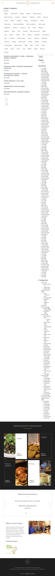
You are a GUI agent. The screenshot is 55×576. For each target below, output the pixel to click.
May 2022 (43, 114)
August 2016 (44, 216)
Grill (29, 27)
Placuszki (25, 31)
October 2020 (44, 140)
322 (7, 104)
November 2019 (45, 156)
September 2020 (45, 141)
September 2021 (45, 126)
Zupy (5, 38)
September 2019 (45, 159)
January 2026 (44, 73)
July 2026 (43, 68)
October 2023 (44, 92)
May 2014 (43, 257)
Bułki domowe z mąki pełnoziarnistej (27, 506)
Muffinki (30, 48)
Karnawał (17, 17)
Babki (26, 45)
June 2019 (43, 164)
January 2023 (44, 102)
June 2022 (44, 112)
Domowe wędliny (21, 38)
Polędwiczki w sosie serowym (14, 86)
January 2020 (44, 153)
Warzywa (30, 34)
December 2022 (45, 103)
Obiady (12, 20)
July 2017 (43, 199)
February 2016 (44, 225)
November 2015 (45, 229)
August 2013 (44, 270)
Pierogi (13, 31)
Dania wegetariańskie (19, 24)
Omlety (42, 20)
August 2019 (44, 161)
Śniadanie (19, 20)
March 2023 (44, 99)
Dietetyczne (7, 27)
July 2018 (43, 181)
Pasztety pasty (22, 41)
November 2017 (45, 193)
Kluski (34, 27)
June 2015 (43, 237)
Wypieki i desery (18, 45)
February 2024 (44, 88)
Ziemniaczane (45, 34)
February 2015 (44, 243)
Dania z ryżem (42, 24)
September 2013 (45, 269)
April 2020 (43, 149)
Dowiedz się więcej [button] (12, 541)
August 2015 (44, 234)
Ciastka (6, 48)
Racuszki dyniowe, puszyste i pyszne (17, 92)
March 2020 (44, 150)
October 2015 (44, 231)
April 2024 (43, 85)
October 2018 (44, 176)
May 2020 (43, 147)
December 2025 (45, 74)
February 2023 (44, 100)
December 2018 (45, 173)
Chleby (37, 45)
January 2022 (44, 120)
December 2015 (45, 228)
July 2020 (43, 144)
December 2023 (45, 89)
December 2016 (45, 210)
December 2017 (45, 191)
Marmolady (44, 38)
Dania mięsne (7, 24)
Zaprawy (37, 41)
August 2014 (44, 252)
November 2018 (45, 175)
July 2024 (43, 82)
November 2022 (45, 105)
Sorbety (6, 52)
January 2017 (44, 208)
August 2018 (44, 179)
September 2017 (45, 196)
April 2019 (43, 167)
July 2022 (43, 111)
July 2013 (43, 272)
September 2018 (45, 178)
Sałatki (44, 31)
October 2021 (44, 124)
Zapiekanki (37, 34)
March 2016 (44, 223)
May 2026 (43, 70)
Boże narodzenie (8, 17)
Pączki (39, 17)
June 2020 (44, 146)
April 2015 (43, 240)
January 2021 (44, 135)
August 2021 (44, 127)
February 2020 (44, 152)
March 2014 (44, 260)
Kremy (18, 48)
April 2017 (43, 204)
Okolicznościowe (37, 13)
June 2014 (43, 255)
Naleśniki (6, 31)
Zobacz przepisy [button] (19, 454)
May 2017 (43, 202)
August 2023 (44, 96)
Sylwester (24, 17)
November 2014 (45, 248)
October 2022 (44, 106)
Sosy (5, 34)
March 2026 (44, 71)
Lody (24, 48)
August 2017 (44, 197)
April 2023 (43, 97)
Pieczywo (42, 48)
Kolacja (6, 20)
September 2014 (45, 251)
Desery (12, 48)
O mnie (43, 62)
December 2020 (45, 137)
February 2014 (44, 261)
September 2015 (45, 232)
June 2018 (43, 182)
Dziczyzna (22, 27)
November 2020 (45, 138)
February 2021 (44, 134)
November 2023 (45, 91)
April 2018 (43, 185)
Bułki (31, 45)
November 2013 (45, 266)
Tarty (24, 34)
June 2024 (44, 83)
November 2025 (45, 76)
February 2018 (44, 188)
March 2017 (44, 205)
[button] (6, 504)
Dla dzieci (15, 27)
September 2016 (45, 214)
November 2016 (45, 211)
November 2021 (45, 123)
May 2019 (43, 166)
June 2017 (43, 200)
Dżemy (29, 38)
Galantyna (36, 38)
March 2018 (44, 187)
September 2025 (45, 79)
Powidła (30, 41)
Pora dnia (45, 17)
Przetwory (12, 38)
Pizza (19, 31)
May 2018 (43, 184)
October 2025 (44, 77)
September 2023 (45, 94)
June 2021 (43, 129)
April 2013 (43, 277)
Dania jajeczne (34, 20)
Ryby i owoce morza (35, 31)
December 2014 (45, 246)
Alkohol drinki (14, 13)
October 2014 (44, 249)
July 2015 (43, 236)
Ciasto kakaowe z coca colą (13, 81)
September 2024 (45, 80)
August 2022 (44, 109)
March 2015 (44, 242)
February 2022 (44, 118)
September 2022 (45, 108)
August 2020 (44, 143)
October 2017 (44, 194)
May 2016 (43, 220)
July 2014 (43, 254)
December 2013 (45, 264)
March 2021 (44, 132)
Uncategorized (7, 45)
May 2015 (43, 239)
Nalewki (28, 13)
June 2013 (43, 274)
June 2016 (43, 219)
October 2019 (44, 158)
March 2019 (44, 169)
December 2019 (45, 155)
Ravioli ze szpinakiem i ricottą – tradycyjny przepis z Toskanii (18, 57)
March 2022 (44, 117)
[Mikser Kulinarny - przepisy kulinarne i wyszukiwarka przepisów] (12, 549)
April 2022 (43, 115)
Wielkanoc (32, 17)
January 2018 (44, 190)
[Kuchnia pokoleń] (27, 3)
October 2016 (44, 213)
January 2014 (44, 263)
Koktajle (22, 13)
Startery (11, 34)
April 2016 (43, 222)
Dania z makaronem (31, 24)
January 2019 (44, 172)
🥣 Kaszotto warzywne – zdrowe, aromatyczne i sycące (15, 74)
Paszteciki (6, 41)
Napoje (6, 13)
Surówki (18, 34)
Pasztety (14, 41)
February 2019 (44, 170)
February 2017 (44, 207)
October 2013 (44, 267)
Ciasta (43, 45)
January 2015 (44, 245)
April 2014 (43, 258)
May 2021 (43, 130)
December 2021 (45, 121)
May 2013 (43, 275)
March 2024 (44, 86)
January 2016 (44, 226)
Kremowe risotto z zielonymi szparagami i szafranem (18, 67)
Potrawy (26, 20)
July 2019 (43, 162)
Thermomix (44, 41)
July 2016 (43, 217)
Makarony (40, 27)
